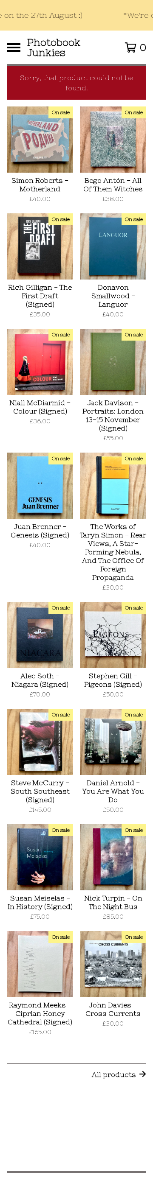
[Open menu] (13, 47)
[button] (76, 15)
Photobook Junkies (53, 47)
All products (114, 1074)
